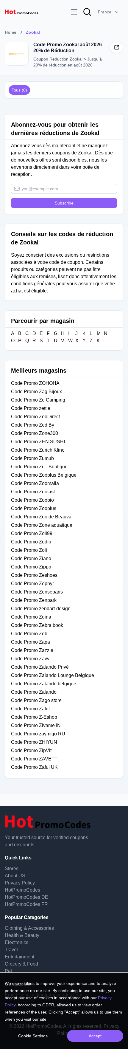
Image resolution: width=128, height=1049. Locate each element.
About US (15, 875)
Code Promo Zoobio (32, 500)
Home (10, 32)
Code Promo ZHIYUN (34, 742)
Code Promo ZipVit (31, 750)
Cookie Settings (33, 1036)
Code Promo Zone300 (34, 433)
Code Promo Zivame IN (36, 725)
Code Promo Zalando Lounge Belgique (52, 675)
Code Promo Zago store (36, 700)
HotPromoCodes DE (26, 897)
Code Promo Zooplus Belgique (44, 475)
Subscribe (64, 203)
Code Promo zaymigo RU (38, 733)
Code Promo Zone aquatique (41, 525)
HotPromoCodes (22, 889)
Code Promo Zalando (34, 692)
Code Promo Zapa (30, 641)
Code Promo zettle (30, 408)
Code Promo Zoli (29, 550)
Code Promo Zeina (31, 616)
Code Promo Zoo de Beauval (42, 516)
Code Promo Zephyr (32, 583)
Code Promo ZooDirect (35, 416)
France (104, 12)
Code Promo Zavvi (31, 658)
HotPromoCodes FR (26, 904)
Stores (11, 868)
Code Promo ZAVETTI (35, 758)
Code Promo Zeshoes (34, 575)
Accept (95, 1035)
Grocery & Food (21, 963)
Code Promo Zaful (30, 708)
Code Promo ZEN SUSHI (38, 441)
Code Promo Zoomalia (35, 483)
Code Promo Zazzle (32, 650)
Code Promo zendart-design (41, 608)
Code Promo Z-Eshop (34, 717)
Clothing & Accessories (29, 928)
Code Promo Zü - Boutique (39, 466)
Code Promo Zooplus (33, 508)
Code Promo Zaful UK (34, 767)
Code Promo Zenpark (34, 600)
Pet (8, 971)
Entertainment (19, 956)
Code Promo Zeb (29, 633)
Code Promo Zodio (31, 541)
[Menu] (74, 12)
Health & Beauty (22, 935)
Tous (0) (19, 90)
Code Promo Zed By (32, 424)
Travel (11, 949)
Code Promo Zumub (32, 458)
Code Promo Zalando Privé (40, 667)
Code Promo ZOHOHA (36, 383)
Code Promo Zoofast (33, 491)
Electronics (16, 942)
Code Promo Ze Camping (38, 399)
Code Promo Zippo (31, 566)
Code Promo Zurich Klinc (37, 450)
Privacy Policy (20, 882)
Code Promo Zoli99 (31, 533)
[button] (108, 12)
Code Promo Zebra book (37, 625)
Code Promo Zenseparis (37, 591)
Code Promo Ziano (31, 558)
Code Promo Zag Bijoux (36, 391)
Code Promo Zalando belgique (43, 683)
